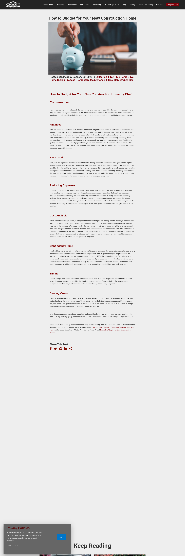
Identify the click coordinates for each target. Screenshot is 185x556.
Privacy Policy (12, 545)
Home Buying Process (62, 79)
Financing (60, 5)
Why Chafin (84, 5)
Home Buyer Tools (112, 5)
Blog (124, 5)
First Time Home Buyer (121, 76)
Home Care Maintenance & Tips (95, 79)
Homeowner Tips (124, 79)
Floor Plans (72, 5)
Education (101, 76)
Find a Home (48, 5)
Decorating (97, 5)
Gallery (132, 5)
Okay (61, 537)
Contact (159, 5)
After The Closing (146, 5)
